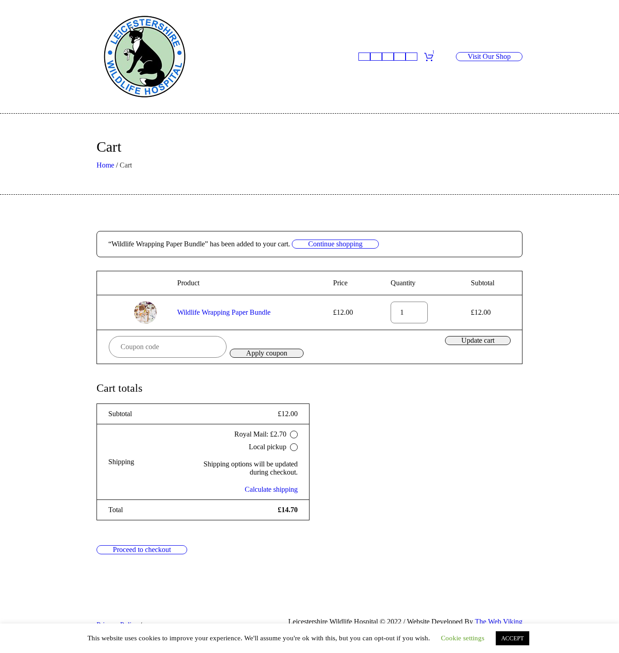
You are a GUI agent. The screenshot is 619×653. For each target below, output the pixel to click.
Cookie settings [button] (462, 638)
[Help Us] (388, 57)
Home (105, 165)
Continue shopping (335, 244)
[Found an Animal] (376, 57)
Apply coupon (266, 353)
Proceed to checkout (142, 549)
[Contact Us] (411, 57)
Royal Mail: (260, 434)
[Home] (364, 57)
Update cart (477, 340)
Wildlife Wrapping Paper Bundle (224, 312)
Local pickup (267, 447)
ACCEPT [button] (512, 638)
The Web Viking (498, 621)
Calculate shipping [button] (271, 489)
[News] (400, 57)
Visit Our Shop (489, 56)
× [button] (115, 312)
